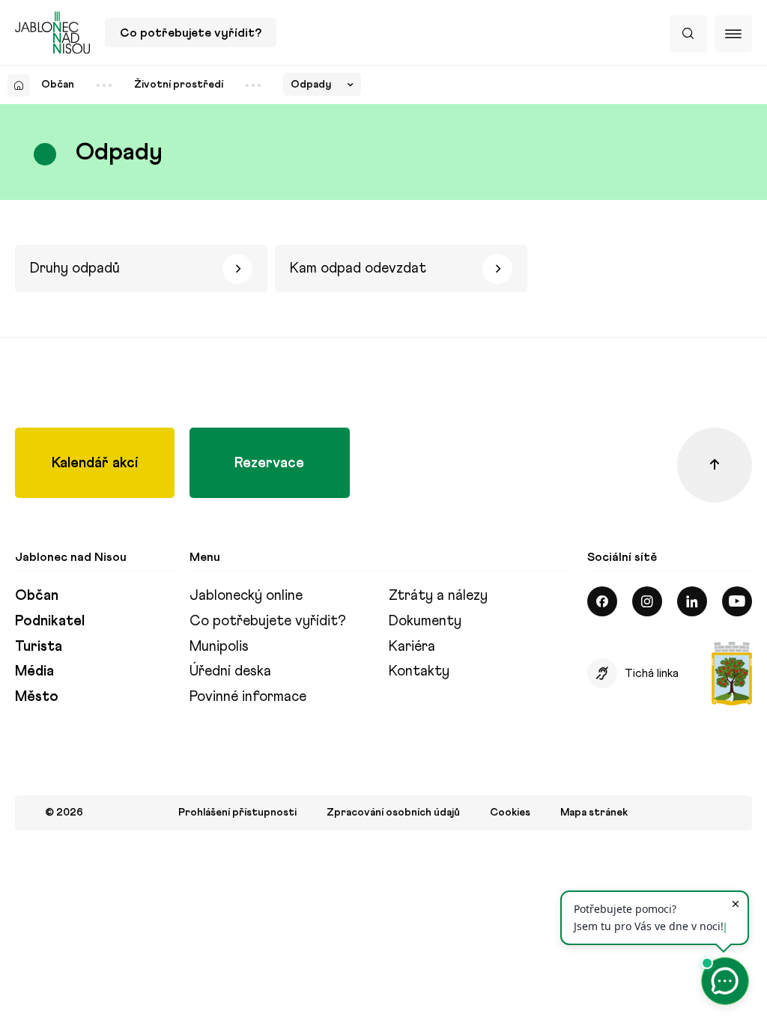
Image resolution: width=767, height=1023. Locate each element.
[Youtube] (737, 601)
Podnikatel (50, 620)
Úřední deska (230, 670)
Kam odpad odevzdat (358, 267)
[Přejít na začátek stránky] (714, 465)
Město (36, 696)
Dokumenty (425, 620)
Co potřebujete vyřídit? (190, 32)
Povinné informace (248, 696)
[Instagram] (647, 601)
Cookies (510, 813)
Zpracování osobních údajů (393, 813)
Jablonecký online (246, 595)
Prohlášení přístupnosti (237, 813)
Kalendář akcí (95, 462)
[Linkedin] (692, 601)
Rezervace (269, 462)
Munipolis (219, 646)
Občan (57, 84)
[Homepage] (18, 85)
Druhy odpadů (75, 267)
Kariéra (412, 646)
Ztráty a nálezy (438, 595)
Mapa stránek (594, 813)
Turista (38, 646)
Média (34, 670)
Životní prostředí (178, 84)
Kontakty (419, 670)
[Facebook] (602, 601)
